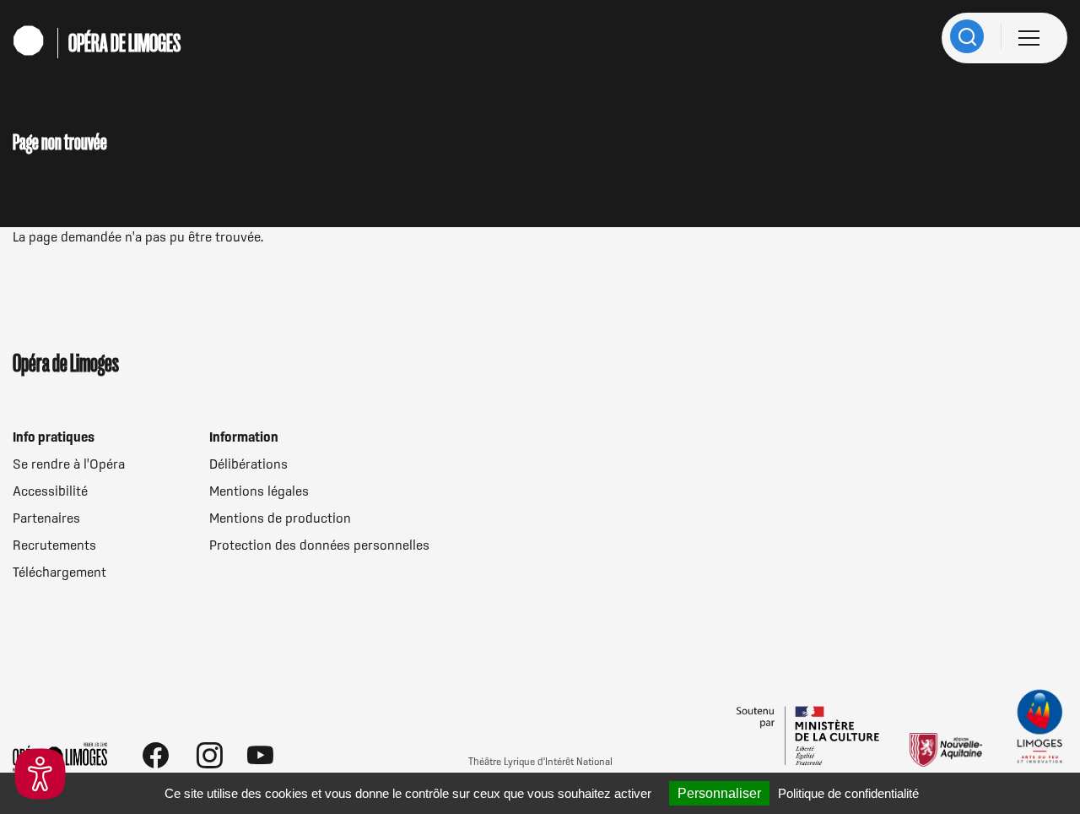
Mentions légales (259, 490)
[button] (40, 774)
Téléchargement (59, 571)
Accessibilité (50, 490)
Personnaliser (719, 793)
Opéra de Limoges (124, 43)
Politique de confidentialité (848, 793)
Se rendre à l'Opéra (69, 463)
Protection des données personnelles (319, 544)
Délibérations (248, 463)
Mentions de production (280, 517)
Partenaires (46, 517)
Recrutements (54, 544)
